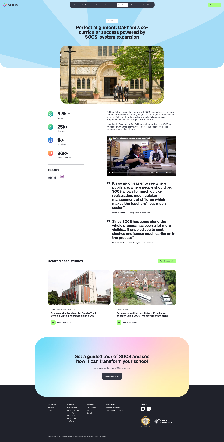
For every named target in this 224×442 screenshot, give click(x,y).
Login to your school (114, 408)
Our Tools (70, 421)
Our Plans (85, 5)
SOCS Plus (71, 416)
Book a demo (214, 5)
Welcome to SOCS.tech (114, 410)
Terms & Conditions (100, 436)
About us (51, 408)
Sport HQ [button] (146, 5)
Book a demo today (112, 376)
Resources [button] (108, 5)
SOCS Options (72, 418)
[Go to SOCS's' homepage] (10, 5)
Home (76, 5)
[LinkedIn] (143, 409)
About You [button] (96, 5)
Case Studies (122, 5)
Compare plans (72, 408)
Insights (89, 410)
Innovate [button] (134, 5)
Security (90, 413)
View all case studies (167, 261)
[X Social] (149, 409)
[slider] (131, 172)
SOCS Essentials (73, 410)
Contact (50, 410)
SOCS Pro (70, 413)
